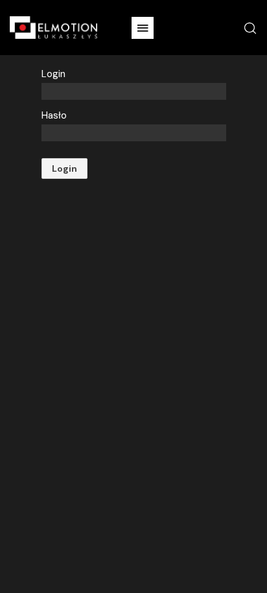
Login (53, 73)
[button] (143, 28)
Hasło (54, 115)
